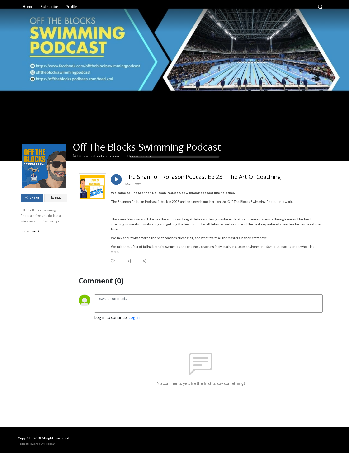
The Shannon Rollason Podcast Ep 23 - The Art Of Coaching (203, 176)
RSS (58, 197)
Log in (134, 317)
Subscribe (49, 6)
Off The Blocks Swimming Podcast (147, 146)
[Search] (320, 6)
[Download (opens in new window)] (129, 261)
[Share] (145, 261)
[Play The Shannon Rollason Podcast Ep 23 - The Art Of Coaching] (116, 179)
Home (28, 6)
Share (34, 197)
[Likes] (113, 260)
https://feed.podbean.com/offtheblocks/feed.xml (114, 156)
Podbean (50, 443)
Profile (71, 6)
